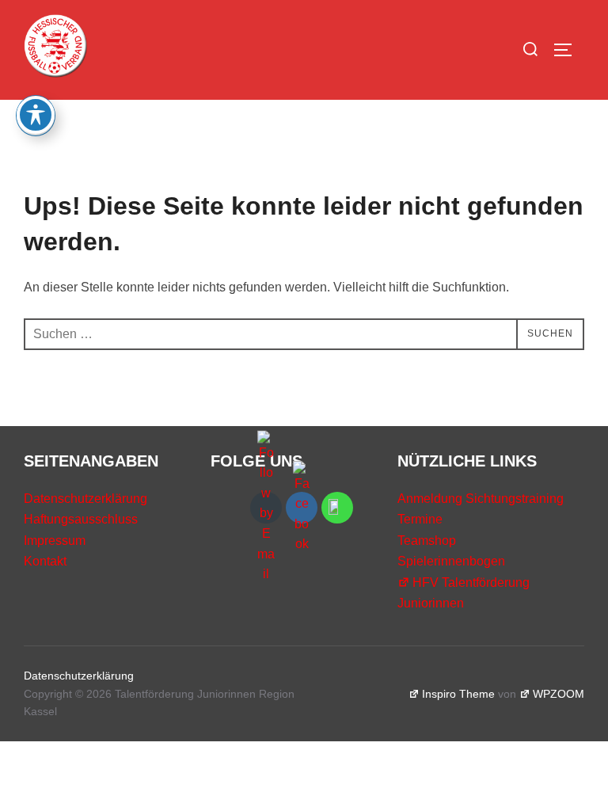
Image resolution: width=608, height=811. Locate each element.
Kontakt (45, 561)
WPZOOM (558, 693)
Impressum (55, 540)
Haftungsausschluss (81, 519)
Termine (420, 519)
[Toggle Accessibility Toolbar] (36, 115)
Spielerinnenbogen (451, 561)
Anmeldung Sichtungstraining (480, 498)
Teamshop (426, 540)
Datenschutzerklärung (85, 498)
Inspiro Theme (458, 693)
